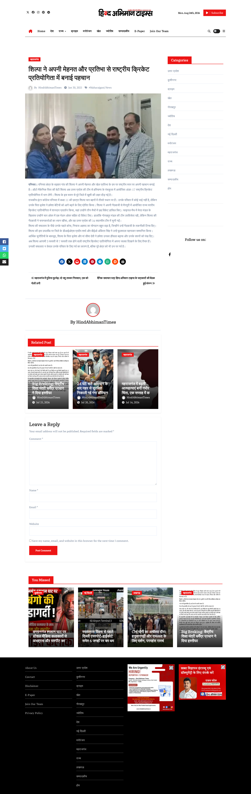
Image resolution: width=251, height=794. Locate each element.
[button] (224, 31)
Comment (36, 439)
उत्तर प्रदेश (173, 71)
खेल (99, 31)
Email (33, 507)
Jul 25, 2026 (43, 402)
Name (33, 490)
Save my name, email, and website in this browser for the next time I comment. (80, 541)
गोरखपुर (172, 107)
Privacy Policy (34, 713)
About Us (31, 668)
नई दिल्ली (172, 134)
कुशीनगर (172, 80)
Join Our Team (159, 31)
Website (34, 524)
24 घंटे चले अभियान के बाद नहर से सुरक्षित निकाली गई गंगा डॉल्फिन (92, 388)
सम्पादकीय (123, 31)
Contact (30, 677)
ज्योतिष (109, 31)
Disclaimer (31, 686)
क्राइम (74, 31)
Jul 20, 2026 (88, 402)
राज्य (61, 31)
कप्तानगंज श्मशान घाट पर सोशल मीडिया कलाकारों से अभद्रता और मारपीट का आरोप (50, 638)
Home (41, 31)
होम (169, 188)
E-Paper (140, 31)
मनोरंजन (87, 31)
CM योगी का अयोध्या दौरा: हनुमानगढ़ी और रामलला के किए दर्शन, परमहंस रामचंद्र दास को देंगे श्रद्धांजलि (150, 638)
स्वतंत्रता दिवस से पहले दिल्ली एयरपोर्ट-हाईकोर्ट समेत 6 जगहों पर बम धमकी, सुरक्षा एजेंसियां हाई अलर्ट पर (100, 638)
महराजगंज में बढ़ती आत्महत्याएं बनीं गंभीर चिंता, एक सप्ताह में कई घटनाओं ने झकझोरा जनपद (136, 392)
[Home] (30, 31)
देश (52, 31)
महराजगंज (34, 59)
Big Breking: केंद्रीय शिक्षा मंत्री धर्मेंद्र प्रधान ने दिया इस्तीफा (48, 388)
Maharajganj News (101, 87)
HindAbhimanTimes (50, 87)
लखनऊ (172, 170)
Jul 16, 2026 (132, 402)
